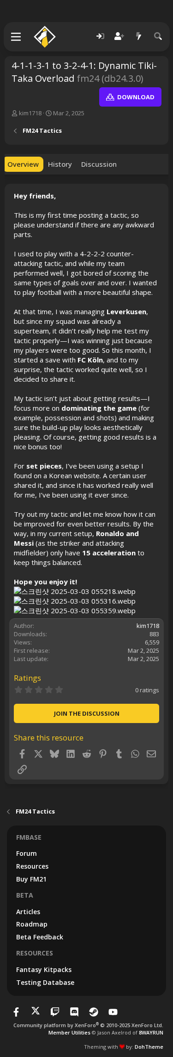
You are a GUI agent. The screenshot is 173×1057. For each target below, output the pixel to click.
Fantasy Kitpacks (44, 969)
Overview (23, 164)
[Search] (158, 36)
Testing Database (45, 982)
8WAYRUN (151, 1032)
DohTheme (149, 1046)
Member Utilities (69, 1032)
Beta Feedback (39, 937)
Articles (28, 911)
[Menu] (16, 37)
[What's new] (139, 36)
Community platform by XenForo (88, 1025)
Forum (26, 853)
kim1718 (30, 113)
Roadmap (32, 924)
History (60, 164)
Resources (32, 866)
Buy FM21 (31, 879)
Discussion (99, 164)
